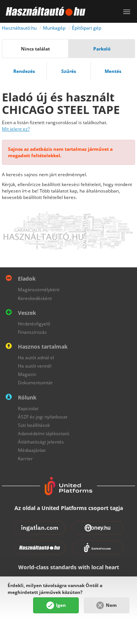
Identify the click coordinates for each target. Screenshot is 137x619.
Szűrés (68, 71)
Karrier (25, 458)
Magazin (27, 374)
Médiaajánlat (32, 450)
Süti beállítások (34, 425)
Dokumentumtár (35, 382)
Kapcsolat (28, 408)
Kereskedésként (35, 298)
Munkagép (54, 28)
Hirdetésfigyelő (34, 324)
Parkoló (101, 49)
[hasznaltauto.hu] (43, 11)
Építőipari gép (86, 28)
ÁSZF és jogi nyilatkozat (42, 417)
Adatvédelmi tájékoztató (43, 433)
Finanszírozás (32, 332)
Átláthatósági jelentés (41, 442)
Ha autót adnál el (36, 357)
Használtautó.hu (19, 28)
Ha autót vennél (34, 366)
